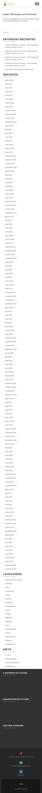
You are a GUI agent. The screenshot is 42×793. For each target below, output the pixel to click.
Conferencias (9, 591)
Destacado (8, 602)
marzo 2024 (9, 190)
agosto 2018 (9, 444)
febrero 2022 (9, 285)
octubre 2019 (9, 391)
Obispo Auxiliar (10, 636)
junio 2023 (8, 224)
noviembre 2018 (10, 432)
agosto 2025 (9, 125)
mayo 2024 (9, 182)
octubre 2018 (9, 436)
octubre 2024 (9, 163)
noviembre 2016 (10, 523)
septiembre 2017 (11, 485)
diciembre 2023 (10, 201)
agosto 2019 (9, 398)
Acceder (8, 655)
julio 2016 (8, 539)
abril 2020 (8, 368)
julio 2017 (8, 493)
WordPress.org (10, 666)
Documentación (10, 606)
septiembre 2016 (11, 531)
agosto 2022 (9, 262)
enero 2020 (9, 379)
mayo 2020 (9, 364)
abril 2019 (8, 413)
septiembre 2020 (11, 349)
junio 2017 (8, 497)
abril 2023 (8, 232)
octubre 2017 (9, 482)
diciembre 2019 (10, 383)
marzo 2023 (9, 235)
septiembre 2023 (11, 213)
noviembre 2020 (10, 341)
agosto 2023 (9, 216)
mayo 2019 (9, 410)
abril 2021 (8, 323)
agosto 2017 (9, 489)
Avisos (7, 587)
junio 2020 (8, 360)
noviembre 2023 (10, 205)
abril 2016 (8, 550)
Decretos (8, 599)
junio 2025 (8, 133)
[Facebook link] (19, 784)
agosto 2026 (9, 80)
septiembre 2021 (11, 304)
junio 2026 (8, 88)
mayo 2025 (9, 137)
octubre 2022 (9, 254)
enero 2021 (9, 334)
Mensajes (8, 621)
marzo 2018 (9, 463)
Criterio (7, 595)
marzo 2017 (9, 508)
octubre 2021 (9, 300)
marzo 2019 (9, 417)
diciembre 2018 (10, 429)
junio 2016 (8, 542)
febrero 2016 (9, 557)
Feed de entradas (10, 659)
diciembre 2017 (10, 474)
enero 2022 (9, 288)
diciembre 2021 (10, 292)
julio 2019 (8, 402)
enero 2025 (9, 152)
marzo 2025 (9, 144)
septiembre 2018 (11, 440)
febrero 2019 (9, 421)
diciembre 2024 (10, 156)
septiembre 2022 (11, 258)
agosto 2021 (9, 307)
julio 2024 (8, 175)
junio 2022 (8, 269)
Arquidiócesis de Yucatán (13, 580)
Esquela (7, 610)
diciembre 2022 (10, 247)
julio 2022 (8, 266)
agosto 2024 (9, 171)
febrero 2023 (9, 239)
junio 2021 (8, 315)
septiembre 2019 (11, 395)
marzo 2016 (9, 554)
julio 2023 (8, 220)
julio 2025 (8, 129)
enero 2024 (9, 197)
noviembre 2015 (10, 569)
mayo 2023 (9, 228)
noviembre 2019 (10, 387)
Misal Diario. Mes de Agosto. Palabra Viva (19, 69)
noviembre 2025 (10, 114)
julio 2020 (8, 357)
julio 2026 (8, 84)
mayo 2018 (9, 455)
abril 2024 (8, 186)
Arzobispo (8, 583)
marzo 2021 (9, 326)
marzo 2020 (9, 372)
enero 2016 (9, 561)
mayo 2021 (9, 319)
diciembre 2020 (10, 338)
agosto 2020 (9, 353)
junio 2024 (8, 179)
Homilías (8, 614)
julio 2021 (8, 311)
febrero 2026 (9, 103)
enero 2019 (9, 425)
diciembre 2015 (10, 565)
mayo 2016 (9, 546)
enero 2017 (9, 516)
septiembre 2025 (11, 122)
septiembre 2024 (11, 167)
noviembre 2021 (10, 296)
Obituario (8, 640)
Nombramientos (10, 629)
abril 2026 (8, 95)
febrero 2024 (9, 194)
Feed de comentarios (12, 662)
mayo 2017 (9, 501)
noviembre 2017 (10, 478)
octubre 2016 (9, 527)
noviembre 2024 (10, 160)
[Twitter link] (22, 784)
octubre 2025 (9, 118)
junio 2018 (8, 451)
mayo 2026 (9, 91)
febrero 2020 (9, 376)
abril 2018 (8, 459)
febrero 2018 (9, 467)
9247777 (21, 775)
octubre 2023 (9, 209)
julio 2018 (8, 448)
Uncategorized (10, 644)
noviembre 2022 (10, 251)
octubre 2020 (9, 345)
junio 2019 (8, 406)
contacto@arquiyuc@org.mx (21, 766)
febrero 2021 (9, 330)
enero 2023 (9, 243)
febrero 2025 (9, 148)
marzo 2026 (9, 99)
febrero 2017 (9, 512)
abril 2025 (8, 141)
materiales (8, 618)
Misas (7, 625)
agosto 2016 (9, 535)
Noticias (8, 633)
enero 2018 (9, 470)
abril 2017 (8, 504)
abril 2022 (8, 277)
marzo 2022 (9, 281)
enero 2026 (9, 107)
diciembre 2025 (10, 110)
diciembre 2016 (10, 520)
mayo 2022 (9, 273)
